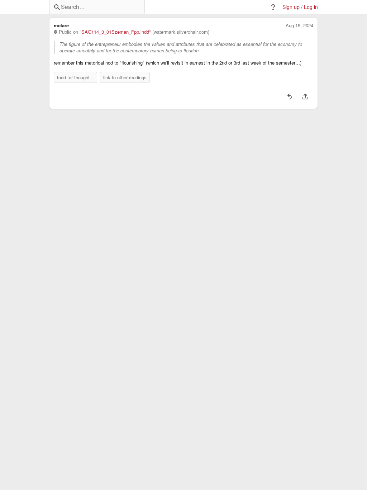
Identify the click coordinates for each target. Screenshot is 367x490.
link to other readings (125, 77)
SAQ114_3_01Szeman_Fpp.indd (115, 32)
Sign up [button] (291, 7)
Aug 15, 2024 (299, 25)
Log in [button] (311, 7)
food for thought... (75, 77)
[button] (273, 7)
